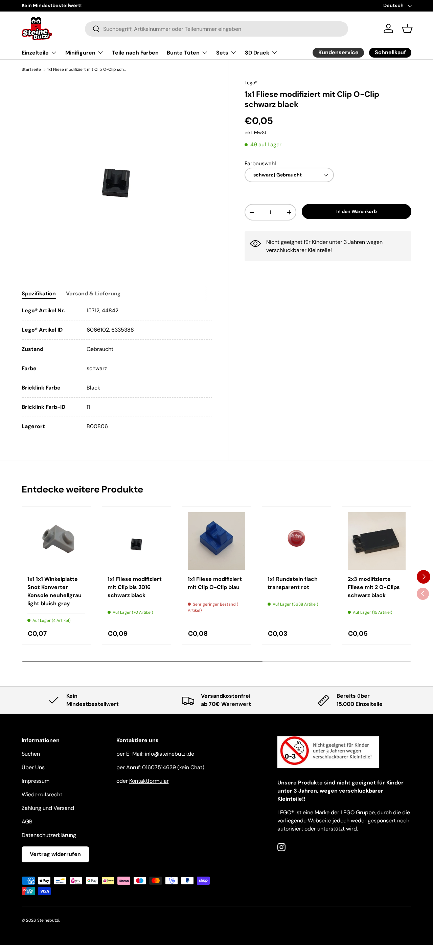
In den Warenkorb (356, 212)
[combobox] (216, 28)
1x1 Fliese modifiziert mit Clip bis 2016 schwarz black (135, 587)
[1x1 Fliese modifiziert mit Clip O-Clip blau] (217, 541)
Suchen (31, 753)
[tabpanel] (117, 368)
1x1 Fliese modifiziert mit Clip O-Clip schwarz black (88, 69)
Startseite (31, 69)
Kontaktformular (149, 780)
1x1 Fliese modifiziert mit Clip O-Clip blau (215, 583)
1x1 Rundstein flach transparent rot (293, 583)
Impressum (35, 780)
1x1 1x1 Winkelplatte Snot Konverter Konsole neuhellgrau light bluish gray (54, 591)
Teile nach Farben (135, 52)
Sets (222, 52)
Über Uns (33, 767)
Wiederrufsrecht (42, 794)
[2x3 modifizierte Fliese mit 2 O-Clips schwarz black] (377, 541)
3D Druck (257, 52)
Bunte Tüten (183, 52)
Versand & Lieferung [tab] (93, 293)
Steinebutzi (48, 920)
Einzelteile (35, 52)
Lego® (251, 83)
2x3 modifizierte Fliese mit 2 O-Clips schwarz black (374, 587)
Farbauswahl (260, 163)
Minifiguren (80, 52)
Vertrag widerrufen (55, 854)
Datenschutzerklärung (49, 835)
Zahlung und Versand (48, 808)
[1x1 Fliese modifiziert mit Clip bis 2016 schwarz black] (136, 541)
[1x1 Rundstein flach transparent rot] (296, 541)
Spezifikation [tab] (39, 293)
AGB (27, 821)
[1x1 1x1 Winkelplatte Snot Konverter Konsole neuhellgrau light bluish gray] (56, 541)
